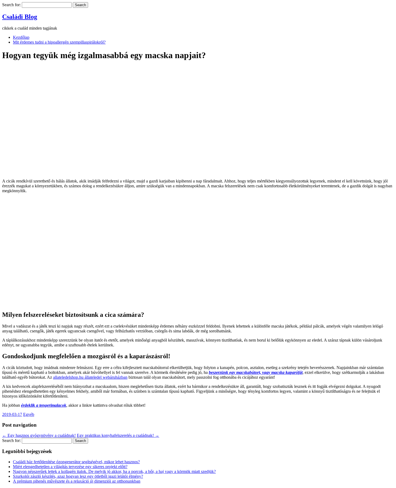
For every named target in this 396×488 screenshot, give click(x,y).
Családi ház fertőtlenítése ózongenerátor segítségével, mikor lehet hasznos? (76, 461)
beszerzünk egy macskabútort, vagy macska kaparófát (256, 372)
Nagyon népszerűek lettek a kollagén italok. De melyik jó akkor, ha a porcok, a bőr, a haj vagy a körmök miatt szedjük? (114, 471)
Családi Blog (19, 16)
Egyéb (28, 414)
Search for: (11, 4)
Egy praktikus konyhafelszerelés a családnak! (118, 435)
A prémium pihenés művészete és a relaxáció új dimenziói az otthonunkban (76, 481)
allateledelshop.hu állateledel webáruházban (90, 377)
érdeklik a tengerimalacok (43, 405)
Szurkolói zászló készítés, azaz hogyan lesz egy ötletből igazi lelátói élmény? (78, 476)
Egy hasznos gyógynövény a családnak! (39, 435)
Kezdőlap (21, 37)
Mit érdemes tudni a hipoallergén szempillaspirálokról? (59, 42)
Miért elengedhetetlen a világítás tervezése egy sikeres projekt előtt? (70, 466)
